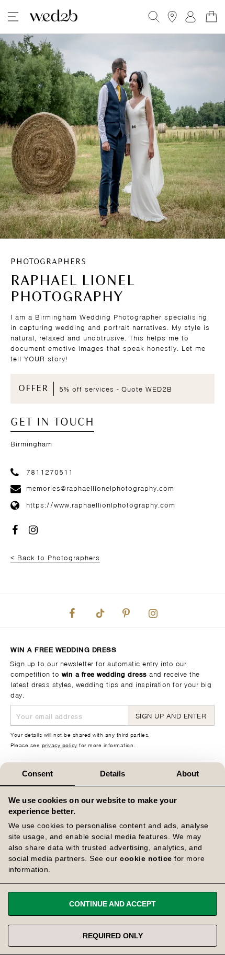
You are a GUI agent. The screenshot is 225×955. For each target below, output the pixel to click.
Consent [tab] (37, 773)
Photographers (48, 262)
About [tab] (187, 773)
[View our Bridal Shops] (172, 16)
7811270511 (49, 471)
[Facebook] (72, 610)
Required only (113, 936)
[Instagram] (152, 610)
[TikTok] (98, 610)
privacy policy (59, 744)
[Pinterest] (126, 610)
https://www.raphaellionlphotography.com (100, 504)
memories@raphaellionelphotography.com (100, 487)
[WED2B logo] (53, 16)
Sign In (190, 16)
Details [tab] (113, 773)
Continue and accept (112, 904)
